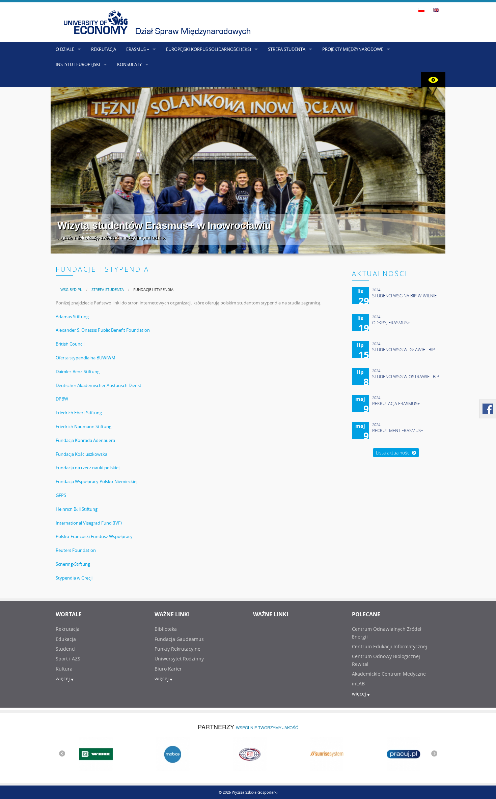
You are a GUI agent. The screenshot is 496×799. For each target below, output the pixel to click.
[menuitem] (71, 289)
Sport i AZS (68, 658)
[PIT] (248, 753)
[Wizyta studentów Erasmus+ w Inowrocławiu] (248, 170)
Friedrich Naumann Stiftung (83, 426)
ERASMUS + (137, 49)
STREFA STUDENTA (286, 49)
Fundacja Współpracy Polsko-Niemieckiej (96, 481)
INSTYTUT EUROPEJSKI (78, 64)
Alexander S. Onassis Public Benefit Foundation (103, 330)
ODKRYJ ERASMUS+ (391, 323)
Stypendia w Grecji (74, 578)
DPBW (62, 399)
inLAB (358, 683)
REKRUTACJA (103, 49)
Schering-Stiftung (73, 564)
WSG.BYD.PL (71, 289)
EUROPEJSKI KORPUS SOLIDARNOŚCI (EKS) (208, 49)
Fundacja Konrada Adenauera (85, 440)
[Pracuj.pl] (402, 753)
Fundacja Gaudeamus (179, 639)
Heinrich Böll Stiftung (77, 509)
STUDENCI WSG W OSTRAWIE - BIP (405, 377)
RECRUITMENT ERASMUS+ (397, 430)
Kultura (64, 668)
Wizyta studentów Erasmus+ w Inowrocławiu (164, 225)
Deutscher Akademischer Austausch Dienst (98, 385)
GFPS (61, 495)
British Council (70, 344)
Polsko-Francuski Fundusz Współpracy (94, 536)
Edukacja (66, 639)
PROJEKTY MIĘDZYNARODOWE (352, 49)
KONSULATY (129, 64)
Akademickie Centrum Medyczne (389, 674)
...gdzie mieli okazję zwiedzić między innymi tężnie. (111, 237)
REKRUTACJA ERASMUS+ (396, 404)
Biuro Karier (168, 668)
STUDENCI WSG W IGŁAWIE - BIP (403, 350)
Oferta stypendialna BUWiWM (85, 358)
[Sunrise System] (325, 753)
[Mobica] (171, 753)
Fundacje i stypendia (153, 289)
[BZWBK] (94, 753)
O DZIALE (65, 49)
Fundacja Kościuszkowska (81, 454)
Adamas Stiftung (72, 317)
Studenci (66, 649)
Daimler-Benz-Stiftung (78, 371)
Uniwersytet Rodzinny (179, 658)
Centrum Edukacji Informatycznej (389, 646)
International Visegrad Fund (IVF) (89, 523)
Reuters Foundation (76, 550)
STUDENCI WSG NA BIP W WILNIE (404, 296)
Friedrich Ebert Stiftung (79, 413)
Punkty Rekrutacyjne (177, 649)
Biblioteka (166, 629)
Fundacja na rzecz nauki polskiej (87, 468)
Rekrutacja (68, 629)
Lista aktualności (394, 452)
